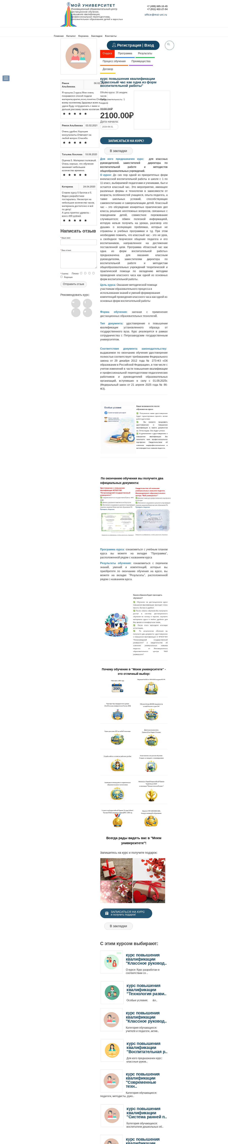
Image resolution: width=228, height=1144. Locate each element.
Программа (125, 53)
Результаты (145, 53)
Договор (108, 69)
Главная (59, 36)
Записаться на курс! (126, 141)
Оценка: (65, 273)
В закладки (118, 151)
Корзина (83, 36)
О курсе (107, 53)
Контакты (111, 36)
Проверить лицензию (107, 509)
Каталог (71, 36)
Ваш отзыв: (66, 250)
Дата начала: (109, 121)
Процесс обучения (114, 61)
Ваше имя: (66, 237)
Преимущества (141, 61)
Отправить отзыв (73, 284)
